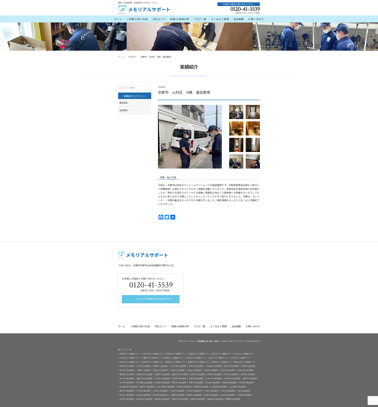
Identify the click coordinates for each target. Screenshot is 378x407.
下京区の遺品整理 (211, 391)
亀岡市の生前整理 (127, 374)
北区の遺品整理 (243, 391)
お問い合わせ (256, 19)
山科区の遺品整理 (228, 395)
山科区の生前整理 (194, 370)
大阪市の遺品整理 (162, 378)
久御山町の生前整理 (213, 366)
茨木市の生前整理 (143, 366)
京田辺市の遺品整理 (144, 399)
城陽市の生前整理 (162, 374)
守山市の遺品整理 (213, 382)
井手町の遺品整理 (127, 382)
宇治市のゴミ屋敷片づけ (243, 354)
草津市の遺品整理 (184, 387)
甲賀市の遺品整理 (196, 382)
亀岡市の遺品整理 (162, 399)
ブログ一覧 (200, 19)
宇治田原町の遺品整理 (128, 387)
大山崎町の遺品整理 (237, 387)
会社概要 (238, 19)
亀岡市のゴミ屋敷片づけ (175, 362)
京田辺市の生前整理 (245, 370)
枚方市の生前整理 (127, 370)
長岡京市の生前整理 (144, 374)
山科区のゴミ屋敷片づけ (218, 358)
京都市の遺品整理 (197, 374)
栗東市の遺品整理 (147, 387)
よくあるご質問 (220, 19)
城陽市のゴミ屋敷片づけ (221, 362)
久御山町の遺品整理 (219, 387)
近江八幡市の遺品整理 (166, 387)
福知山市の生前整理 (180, 374)
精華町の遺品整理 (201, 387)
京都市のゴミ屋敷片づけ (129, 354)
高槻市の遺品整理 (196, 378)
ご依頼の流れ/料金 (137, 19)
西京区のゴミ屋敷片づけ (173, 358)
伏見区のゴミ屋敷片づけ (196, 358)
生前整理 (123, 110)
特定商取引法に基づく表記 (208, 341)
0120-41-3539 (245, 9)
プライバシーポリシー (187, 341)
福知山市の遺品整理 (215, 399)
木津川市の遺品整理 (213, 378)
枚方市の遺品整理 (160, 395)
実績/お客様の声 (179, 19)
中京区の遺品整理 (177, 391)
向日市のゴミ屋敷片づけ (129, 362)
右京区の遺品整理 (127, 395)
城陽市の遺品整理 (197, 399)
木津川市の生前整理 (178, 366)
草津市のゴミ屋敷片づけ (175, 354)
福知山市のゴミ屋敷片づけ (244, 362)
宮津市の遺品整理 (246, 382)
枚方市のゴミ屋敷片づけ (129, 358)
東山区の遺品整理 (143, 395)
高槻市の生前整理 (160, 366)
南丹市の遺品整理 (127, 391)
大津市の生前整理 (211, 370)
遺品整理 (161, 87)
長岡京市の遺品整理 (180, 399)
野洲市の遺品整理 (179, 382)
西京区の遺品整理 (194, 395)
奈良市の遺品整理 (231, 374)
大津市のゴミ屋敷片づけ (240, 358)
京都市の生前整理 (127, 366)
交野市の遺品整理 (179, 378)
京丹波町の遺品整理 (144, 382)
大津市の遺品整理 (244, 395)
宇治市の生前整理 (248, 366)
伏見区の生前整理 (177, 370)
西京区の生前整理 (160, 370)
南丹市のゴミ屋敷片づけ (221, 354)
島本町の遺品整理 (248, 374)
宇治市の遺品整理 (143, 391)
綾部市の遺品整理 (229, 382)
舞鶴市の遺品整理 (233, 399)
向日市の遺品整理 (127, 399)
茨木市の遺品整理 (127, 378)
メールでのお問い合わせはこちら (153, 298)
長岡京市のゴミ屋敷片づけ (198, 362)
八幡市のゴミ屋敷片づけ (151, 358)
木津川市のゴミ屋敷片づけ (152, 354)
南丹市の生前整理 (231, 366)
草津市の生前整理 (196, 366)
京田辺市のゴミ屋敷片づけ (152, 362)
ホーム (118, 19)
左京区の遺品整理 (160, 391)
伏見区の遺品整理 (211, 395)
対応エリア (159, 19)
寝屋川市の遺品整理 (144, 378)
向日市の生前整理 (228, 370)
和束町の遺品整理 (162, 382)
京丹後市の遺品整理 (232, 378)
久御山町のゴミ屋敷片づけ (198, 354)
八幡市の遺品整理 (177, 395)
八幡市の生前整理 (143, 370)
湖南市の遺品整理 (250, 378)
